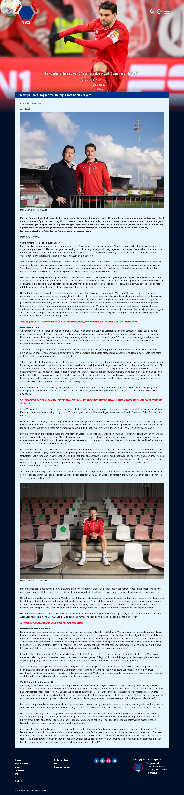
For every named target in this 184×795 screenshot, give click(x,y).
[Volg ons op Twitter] (102, 760)
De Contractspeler (62, 760)
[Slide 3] (85, 90)
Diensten (18, 760)
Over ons (18, 778)
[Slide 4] (90, 90)
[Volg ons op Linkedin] (114, 760)
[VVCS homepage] (26, 13)
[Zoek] (152, 12)
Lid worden (19, 771)
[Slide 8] (109, 90)
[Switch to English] (159, 11)
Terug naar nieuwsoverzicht (32, 103)
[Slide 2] (80, 90)
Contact (18, 781)
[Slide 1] (75, 90)
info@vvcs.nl (151, 773)
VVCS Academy (21, 764)
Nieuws (18, 767)
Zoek (121, 23)
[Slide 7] (104, 90)
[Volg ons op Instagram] (108, 760)
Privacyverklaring (62, 767)
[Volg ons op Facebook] (96, 760)
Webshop (58, 764)
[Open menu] (167, 11)
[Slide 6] (99, 90)
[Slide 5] (94, 90)
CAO (16, 774)
